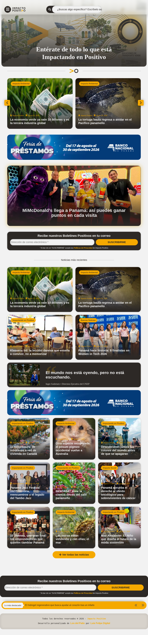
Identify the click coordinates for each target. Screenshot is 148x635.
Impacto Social (109, 468)
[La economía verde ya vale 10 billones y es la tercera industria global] (40, 289)
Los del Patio (77, 623)
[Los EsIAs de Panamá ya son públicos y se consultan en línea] (40, 103)
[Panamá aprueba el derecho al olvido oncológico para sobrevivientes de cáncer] (119, 483)
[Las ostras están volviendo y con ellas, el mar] (74, 527)
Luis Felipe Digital (100, 623)
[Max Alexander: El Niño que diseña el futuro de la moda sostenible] (119, 527)
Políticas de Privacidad (83, 248)
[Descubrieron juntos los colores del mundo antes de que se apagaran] (119, 439)
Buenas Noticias (88, 320)
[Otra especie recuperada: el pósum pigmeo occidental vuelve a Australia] (74, 439)
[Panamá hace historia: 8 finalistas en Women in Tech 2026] (108, 337)
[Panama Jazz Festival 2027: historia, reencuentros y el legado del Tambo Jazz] (28, 483)
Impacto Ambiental (21, 83)
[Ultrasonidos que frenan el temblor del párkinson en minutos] (108, 103)
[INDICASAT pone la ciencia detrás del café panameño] (74, 483)
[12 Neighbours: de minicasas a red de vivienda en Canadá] (28, 439)
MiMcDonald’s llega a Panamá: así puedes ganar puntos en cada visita (74, 213)
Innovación (86, 83)
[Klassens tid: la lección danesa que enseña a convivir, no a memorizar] (40, 337)
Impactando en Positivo (23, 320)
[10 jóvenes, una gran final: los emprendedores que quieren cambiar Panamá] (28, 527)
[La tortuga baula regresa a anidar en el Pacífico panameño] (108, 289)
